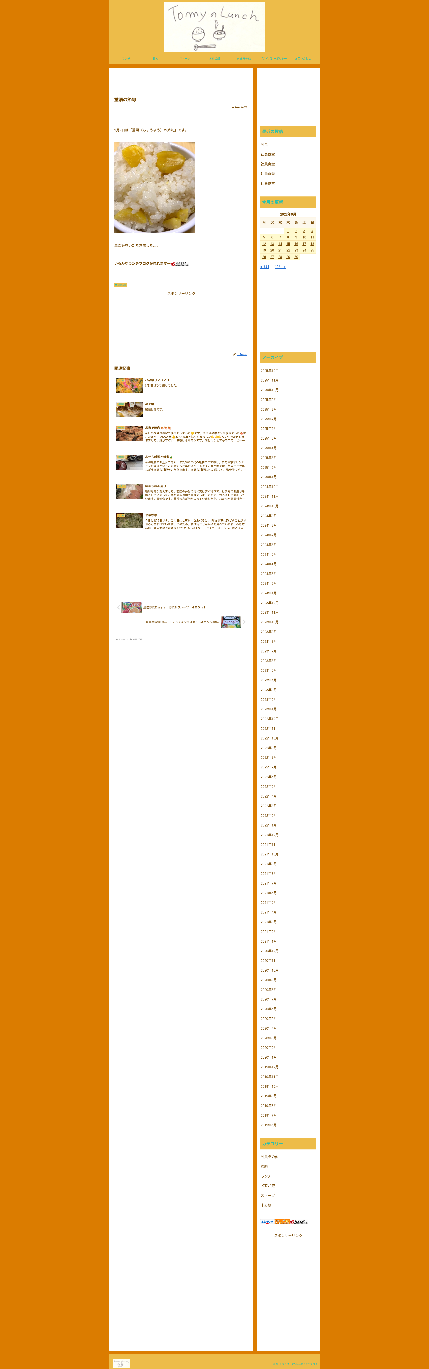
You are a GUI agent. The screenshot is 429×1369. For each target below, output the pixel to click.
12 (264, 243)
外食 (264, 145)
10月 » (280, 266)
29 (288, 257)
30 (296, 257)
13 (272, 243)
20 (272, 250)
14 (280, 243)
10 (304, 237)
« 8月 (264, 266)
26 (264, 257)
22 (288, 250)
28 (280, 257)
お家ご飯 (122, 285)
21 (280, 250)
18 (312, 243)
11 (312, 237)
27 (272, 257)
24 (304, 250)
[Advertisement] (181, 81)
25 (312, 250)
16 (296, 243)
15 (288, 243)
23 (296, 250)
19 (264, 250)
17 (304, 243)
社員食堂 (268, 154)
